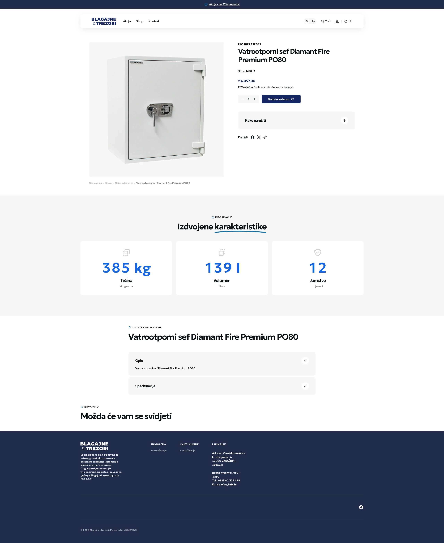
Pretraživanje (158, 450)
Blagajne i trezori (99, 530)
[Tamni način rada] (310, 21)
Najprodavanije (124, 183)
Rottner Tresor (249, 44)
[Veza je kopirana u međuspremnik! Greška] (265, 137)
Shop (108, 183)
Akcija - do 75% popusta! (224, 4)
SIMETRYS (131, 530)
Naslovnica (95, 183)
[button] (326, 21)
